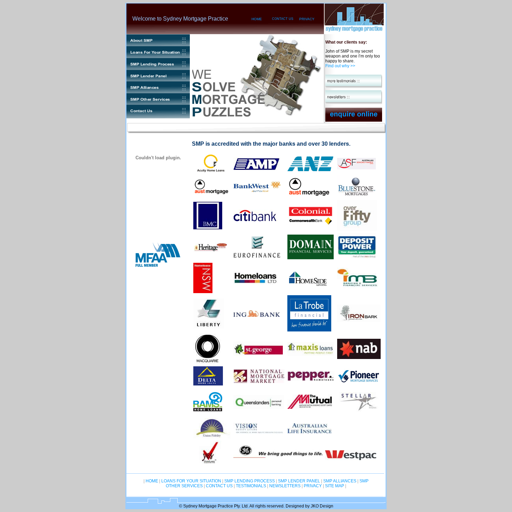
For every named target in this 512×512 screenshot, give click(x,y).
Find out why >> (340, 65)
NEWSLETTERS (285, 485)
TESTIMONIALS (250, 485)
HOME (256, 19)
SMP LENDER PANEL (299, 481)
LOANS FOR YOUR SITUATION (191, 481)
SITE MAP (334, 485)
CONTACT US (282, 19)
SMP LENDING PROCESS (249, 481)
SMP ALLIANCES (339, 481)
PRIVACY (307, 19)
